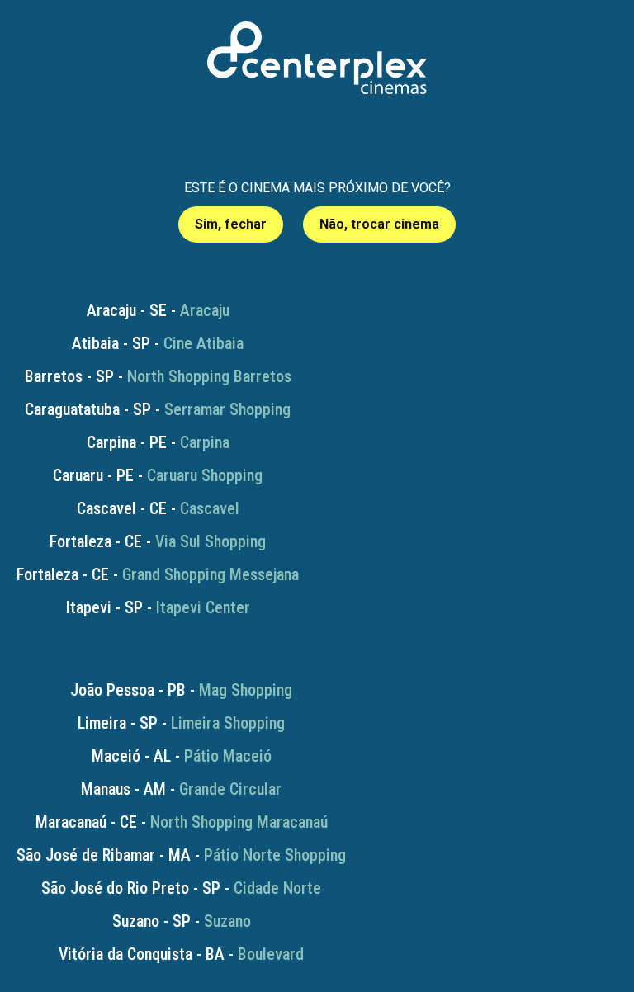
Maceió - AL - (182, 756)
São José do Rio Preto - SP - (181, 888)
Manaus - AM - (181, 789)
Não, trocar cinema (379, 224)
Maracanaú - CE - (181, 822)
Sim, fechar (231, 224)
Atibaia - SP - (158, 343)
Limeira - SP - (181, 723)
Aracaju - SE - (158, 310)
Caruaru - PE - (158, 475)
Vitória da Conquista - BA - (181, 954)
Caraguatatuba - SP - (158, 409)
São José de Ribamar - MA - (181, 855)
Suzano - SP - (181, 921)
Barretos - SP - (158, 376)
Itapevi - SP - (158, 607)
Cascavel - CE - (158, 508)
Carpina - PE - (158, 442)
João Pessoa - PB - (181, 690)
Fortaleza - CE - (158, 541)
